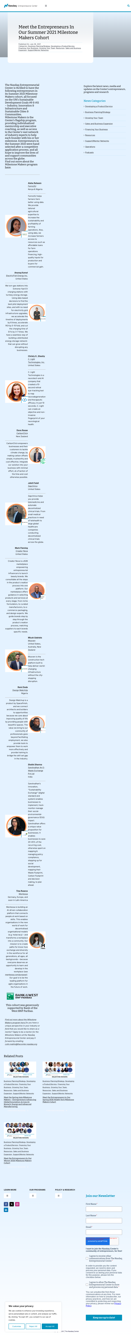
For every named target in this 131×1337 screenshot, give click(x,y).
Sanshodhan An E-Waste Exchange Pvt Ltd (36, 770)
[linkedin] (6, 1210)
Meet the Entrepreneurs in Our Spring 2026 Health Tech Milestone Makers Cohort (58, 1099)
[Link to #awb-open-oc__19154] (128, 6)
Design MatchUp (20, 690)
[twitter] (11, 1204)
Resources (60, 48)
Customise (16, 1326)
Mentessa (23, 894)
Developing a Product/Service (62, 46)
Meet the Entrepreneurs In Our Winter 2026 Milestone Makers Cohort (18, 1160)
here (8, 167)
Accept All (50, 1326)
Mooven (31, 640)
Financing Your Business (28, 48)
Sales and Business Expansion (99, 123)
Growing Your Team (47, 48)
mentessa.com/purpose (16, 974)
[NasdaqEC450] (20, 5)
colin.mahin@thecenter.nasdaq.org (21, 1044)
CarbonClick (22, 433)
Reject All (33, 1326)
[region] (33, 1317)
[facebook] (6, 1204)
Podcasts (89, 152)
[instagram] (17, 1204)
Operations (90, 146)
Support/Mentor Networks (38, 50)
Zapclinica (32, 486)
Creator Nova (22, 551)
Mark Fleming (21, 548)
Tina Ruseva (22, 891)
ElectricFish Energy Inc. (17, 275)
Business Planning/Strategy (39, 46)
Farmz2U (32, 186)
